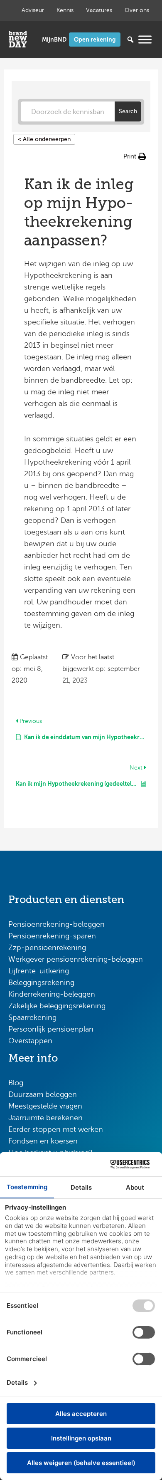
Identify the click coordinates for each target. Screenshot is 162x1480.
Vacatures (99, 10)
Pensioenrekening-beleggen (56, 924)
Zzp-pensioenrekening (47, 947)
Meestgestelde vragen (45, 1106)
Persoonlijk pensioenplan (50, 1029)
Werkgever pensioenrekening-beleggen (75, 959)
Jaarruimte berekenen (45, 1118)
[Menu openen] (145, 39)
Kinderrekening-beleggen (51, 994)
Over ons (137, 10)
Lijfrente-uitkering (38, 971)
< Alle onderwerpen (44, 139)
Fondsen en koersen (43, 1141)
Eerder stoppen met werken (55, 1129)
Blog (15, 1083)
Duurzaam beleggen (42, 1094)
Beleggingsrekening (41, 982)
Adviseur (33, 10)
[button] (134, 156)
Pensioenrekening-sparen (52, 936)
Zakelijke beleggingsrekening (57, 1006)
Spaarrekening (32, 1017)
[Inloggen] (54, 39)
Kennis (65, 10)
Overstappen (30, 1041)
